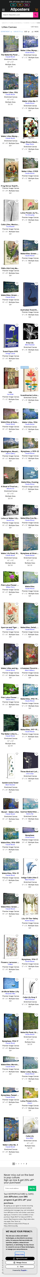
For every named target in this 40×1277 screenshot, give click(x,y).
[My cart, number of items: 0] (36, 9)
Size (25, 31)
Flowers (26, 22)
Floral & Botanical (16, 22)
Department (5, 31)
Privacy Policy (19, 1254)
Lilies (33, 22)
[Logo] (20, 9)
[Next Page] (26, 1164)
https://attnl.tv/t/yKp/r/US (12, 1223)
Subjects (5, 22)
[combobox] (17, 14)
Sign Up (32, 1188)
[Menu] (3, 10)
